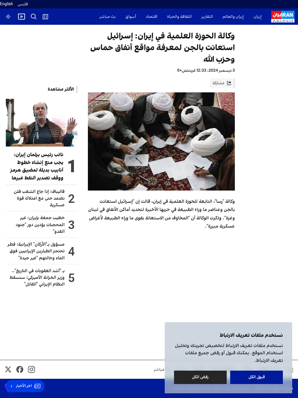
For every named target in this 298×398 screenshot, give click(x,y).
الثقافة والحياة (179, 17)
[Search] (33, 17)
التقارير (207, 17)
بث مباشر (108, 17)
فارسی (23, 4)
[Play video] (21, 16)
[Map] (45, 17)
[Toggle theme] (8, 16)
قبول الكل (257, 377)
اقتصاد (151, 17)
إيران (257, 17)
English (6, 4)
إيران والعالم (233, 17)
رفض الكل (200, 377)
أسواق (130, 17)
